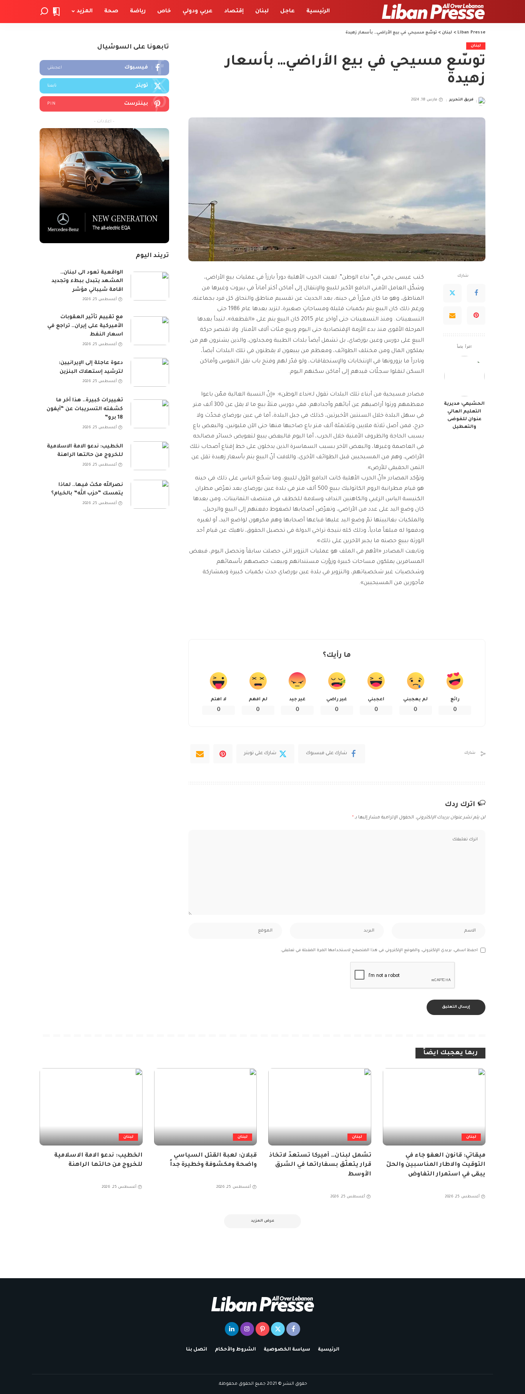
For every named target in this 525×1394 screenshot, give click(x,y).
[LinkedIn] (232, 1329)
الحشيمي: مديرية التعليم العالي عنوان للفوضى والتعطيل (464, 415)
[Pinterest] (476, 315)
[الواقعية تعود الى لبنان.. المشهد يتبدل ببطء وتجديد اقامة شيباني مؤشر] (150, 286)
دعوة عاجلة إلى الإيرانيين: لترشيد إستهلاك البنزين (91, 367)
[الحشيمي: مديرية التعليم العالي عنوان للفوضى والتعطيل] (464, 376)
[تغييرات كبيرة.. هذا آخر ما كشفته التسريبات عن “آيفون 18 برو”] (150, 413)
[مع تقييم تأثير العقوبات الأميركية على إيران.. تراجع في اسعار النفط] (150, 330)
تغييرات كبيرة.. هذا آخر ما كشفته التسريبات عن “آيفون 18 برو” (85, 409)
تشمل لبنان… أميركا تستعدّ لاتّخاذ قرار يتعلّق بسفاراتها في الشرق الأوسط (320, 1165)
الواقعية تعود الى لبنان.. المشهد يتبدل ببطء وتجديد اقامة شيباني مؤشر (87, 281)
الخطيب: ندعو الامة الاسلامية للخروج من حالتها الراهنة (85, 451)
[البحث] (44, 11)
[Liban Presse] (433, 11)
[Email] (452, 315)
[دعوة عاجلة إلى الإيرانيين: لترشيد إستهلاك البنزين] (150, 372)
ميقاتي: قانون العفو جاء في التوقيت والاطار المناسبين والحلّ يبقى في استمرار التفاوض (435, 1165)
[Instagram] (247, 1329)
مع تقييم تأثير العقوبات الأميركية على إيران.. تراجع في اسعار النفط (85, 325)
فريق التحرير (461, 100)
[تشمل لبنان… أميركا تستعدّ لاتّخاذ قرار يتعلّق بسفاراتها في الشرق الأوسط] (319, 1106)
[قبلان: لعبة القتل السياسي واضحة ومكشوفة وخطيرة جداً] (205, 1106)
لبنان (476, 46)
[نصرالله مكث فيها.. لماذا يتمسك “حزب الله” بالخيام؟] (150, 494)
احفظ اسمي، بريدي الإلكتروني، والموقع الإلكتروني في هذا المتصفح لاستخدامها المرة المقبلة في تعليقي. (379, 950)
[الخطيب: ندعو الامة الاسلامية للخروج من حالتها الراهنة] (150, 455)
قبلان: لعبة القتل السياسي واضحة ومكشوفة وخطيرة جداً (213, 1160)
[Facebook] (476, 293)
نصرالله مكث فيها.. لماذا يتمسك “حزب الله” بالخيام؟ (87, 489)
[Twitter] (452, 293)
